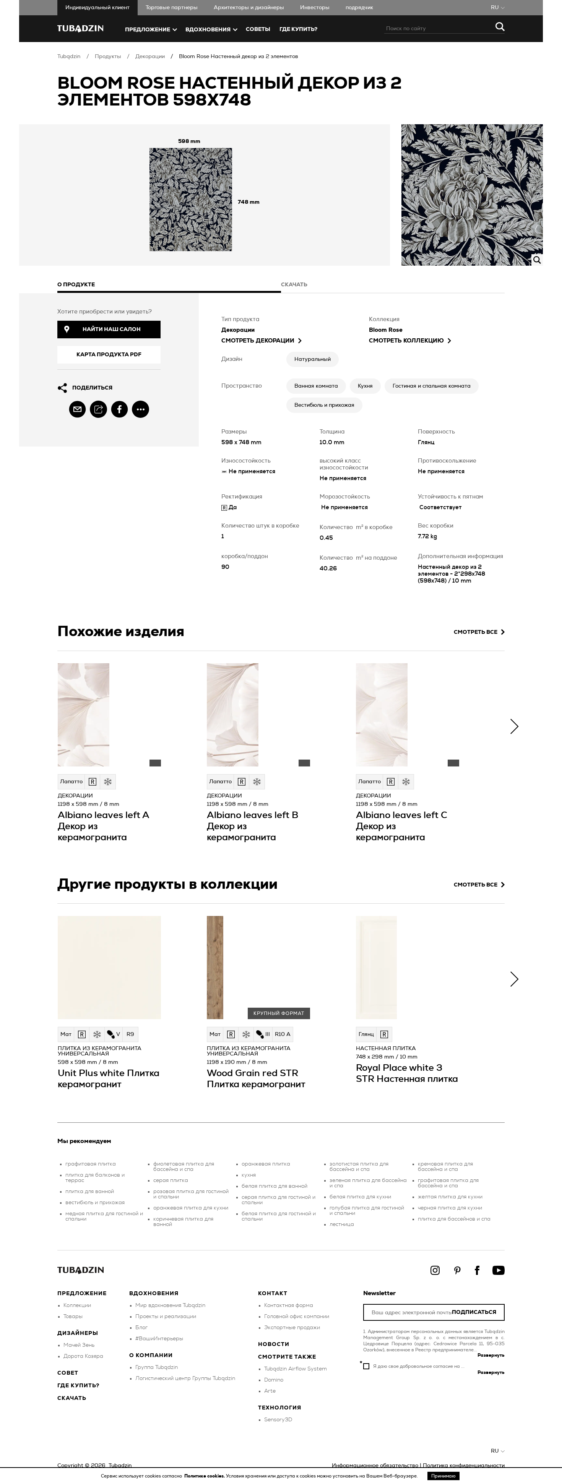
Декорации (150, 56)
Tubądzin (69, 56)
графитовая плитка (90, 1164)
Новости (273, 1344)
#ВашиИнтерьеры (159, 1338)
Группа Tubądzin (156, 1367)
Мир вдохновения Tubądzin (170, 1305)
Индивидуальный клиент (97, 7)
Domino (273, 1380)
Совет (67, 1373)
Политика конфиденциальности (464, 1465)
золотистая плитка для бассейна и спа (359, 1166)
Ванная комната (316, 386)
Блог (141, 1327)
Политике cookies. (205, 1476)
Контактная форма (288, 1305)
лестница (342, 1224)
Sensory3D (278, 1419)
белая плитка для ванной (274, 1186)
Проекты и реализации (165, 1316)
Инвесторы (315, 7)
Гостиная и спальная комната (432, 386)
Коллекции (77, 1305)
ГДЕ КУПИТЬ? (298, 29)
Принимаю (443, 1476)
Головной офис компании (296, 1316)
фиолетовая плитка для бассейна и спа (183, 1166)
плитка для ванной (89, 1191)
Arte (270, 1391)
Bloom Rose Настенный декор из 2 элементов (238, 56)
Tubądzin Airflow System (295, 1369)
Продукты (108, 56)
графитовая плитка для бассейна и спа (448, 1183)
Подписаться (474, 1312)
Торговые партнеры (172, 7)
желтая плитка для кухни (450, 1197)
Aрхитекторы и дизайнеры (249, 7)
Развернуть (491, 1355)
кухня (249, 1175)
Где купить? (78, 1385)
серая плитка (170, 1180)
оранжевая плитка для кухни (190, 1208)
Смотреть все (475, 632)
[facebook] (119, 409)
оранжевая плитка (266, 1164)
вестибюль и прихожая (95, 1202)
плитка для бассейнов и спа (454, 1219)
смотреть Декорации (257, 341)
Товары (73, 1316)
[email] (77, 409)
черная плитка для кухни (450, 1208)
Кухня (365, 386)
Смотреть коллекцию (406, 341)
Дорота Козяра (83, 1356)
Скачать (71, 1398)
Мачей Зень (78, 1345)
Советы (258, 29)
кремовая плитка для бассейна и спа (445, 1166)
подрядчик (359, 7)
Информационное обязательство (375, 1465)
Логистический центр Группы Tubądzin (185, 1378)
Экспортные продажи (292, 1327)
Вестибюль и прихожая (324, 405)
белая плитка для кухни (360, 1197)
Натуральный (312, 359)
